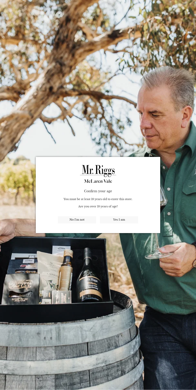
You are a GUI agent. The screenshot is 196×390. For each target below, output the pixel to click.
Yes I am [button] (119, 219)
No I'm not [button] (76, 219)
